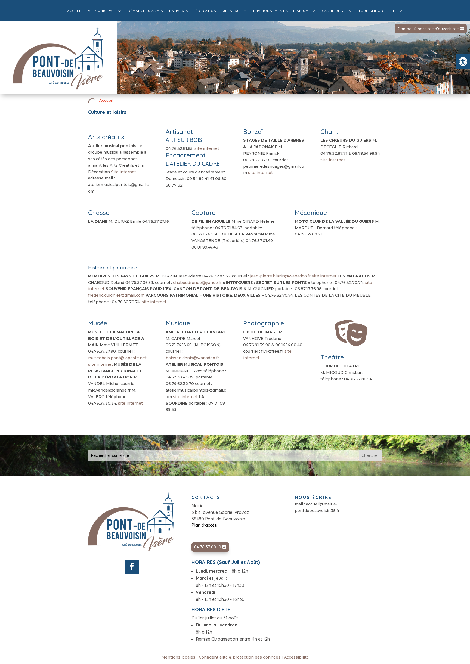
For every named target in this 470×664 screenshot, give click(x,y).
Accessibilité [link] (296, 657)
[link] (463, 61)
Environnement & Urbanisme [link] (282, 11)
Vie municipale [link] (102, 11)
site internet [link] (206, 148)
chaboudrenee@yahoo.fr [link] (197, 282)
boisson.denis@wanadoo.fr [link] (192, 357)
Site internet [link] (123, 171)
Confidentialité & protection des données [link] (239, 657)
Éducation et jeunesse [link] (219, 11)
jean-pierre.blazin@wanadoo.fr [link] (280, 276)
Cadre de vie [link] (334, 11)
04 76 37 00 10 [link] (207, 547)
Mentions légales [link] (178, 657)
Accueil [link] (74, 11)
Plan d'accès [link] (204, 525)
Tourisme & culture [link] (378, 11)
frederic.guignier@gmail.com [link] (116, 295)
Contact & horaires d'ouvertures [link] (428, 28)
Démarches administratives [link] (156, 11)
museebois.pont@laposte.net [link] (117, 357)
